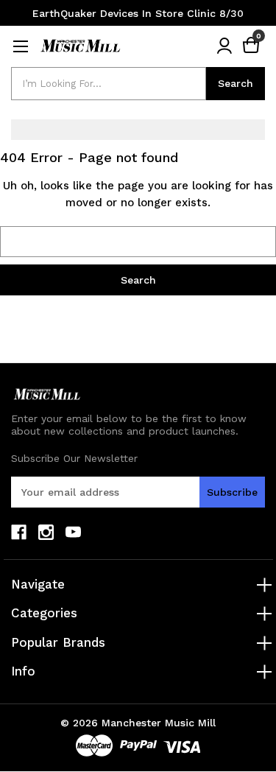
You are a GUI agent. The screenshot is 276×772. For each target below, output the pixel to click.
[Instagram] (46, 532)
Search (235, 83)
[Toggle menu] (20, 46)
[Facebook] (18, 532)
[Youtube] (73, 532)
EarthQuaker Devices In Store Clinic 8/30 (138, 13)
